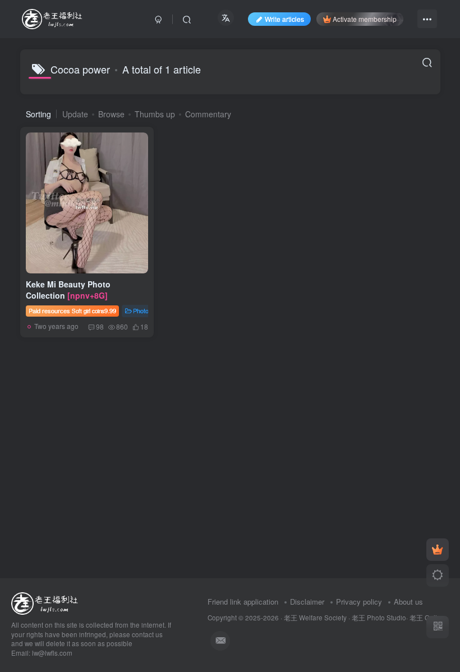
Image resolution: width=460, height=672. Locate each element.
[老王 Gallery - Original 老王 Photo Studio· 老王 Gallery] (46, 602)
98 (100, 326)
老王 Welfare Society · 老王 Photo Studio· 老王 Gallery (365, 617)
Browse (111, 114)
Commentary (208, 114)
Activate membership (365, 19)
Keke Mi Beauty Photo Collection (68, 289)
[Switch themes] (437, 575)
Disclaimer (307, 601)
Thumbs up (155, 114)
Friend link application (243, 601)
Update (75, 114)
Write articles (284, 19)
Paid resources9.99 (72, 310)
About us (408, 601)
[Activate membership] (437, 549)
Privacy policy (359, 601)
